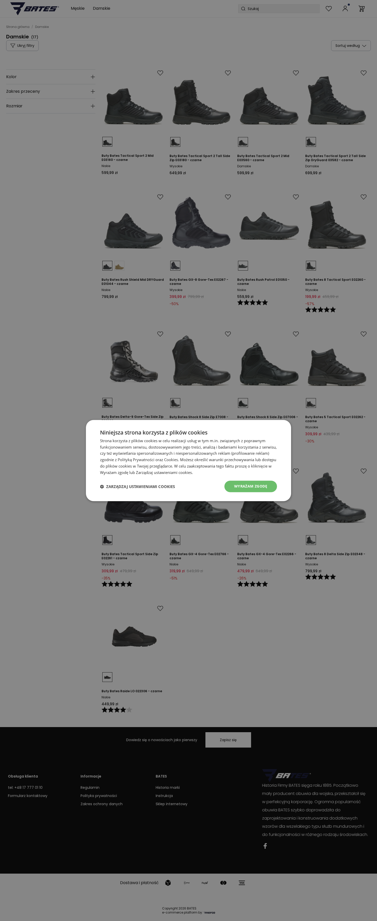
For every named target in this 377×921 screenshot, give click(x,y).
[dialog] (188, 460)
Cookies (171, 459)
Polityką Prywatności (136, 459)
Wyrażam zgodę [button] (250, 486)
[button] (137, 486)
